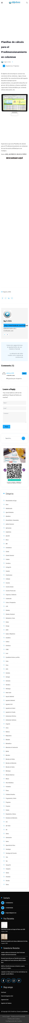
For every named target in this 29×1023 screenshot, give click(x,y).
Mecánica (8, 755)
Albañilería (8, 516)
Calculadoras (9, 547)
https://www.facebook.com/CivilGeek (14, 325)
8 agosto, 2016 (7, 291)
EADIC (7, 630)
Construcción (8, 598)
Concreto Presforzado (11, 590)
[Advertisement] (14, 20)
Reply (24, 373)
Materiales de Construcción (12, 747)
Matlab (7, 751)
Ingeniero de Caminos (6, 1003)
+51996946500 (9, 908)
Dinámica (8, 610)
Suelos (7, 841)
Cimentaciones (9, 575)
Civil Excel (3, 992)
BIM (6, 543)
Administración (9, 508)
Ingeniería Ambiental (10, 700)
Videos (7, 884)
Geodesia (8, 673)
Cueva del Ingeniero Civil (7, 996)
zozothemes (25, 1011)
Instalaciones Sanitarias (11, 720)
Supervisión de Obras (10, 845)
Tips (7, 861)
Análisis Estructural (10, 524)
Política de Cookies (14, 1019)
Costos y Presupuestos (11, 602)
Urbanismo (8, 876)
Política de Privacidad (18, 1016)
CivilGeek (8, 579)
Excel (7, 653)
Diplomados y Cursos (10, 618)
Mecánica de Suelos (10, 767)
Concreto (8, 583)
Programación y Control (11, 798)
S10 (7, 822)
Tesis (7, 857)
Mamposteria (8, 735)
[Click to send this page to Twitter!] (5, 298)
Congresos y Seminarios (11, 594)
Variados (8, 880)
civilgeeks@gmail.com (10, 913)
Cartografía (8, 567)
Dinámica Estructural (10, 614)
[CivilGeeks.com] (14, 2)
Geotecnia (8, 681)
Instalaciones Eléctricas (11, 716)
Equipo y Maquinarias (10, 634)
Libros (7, 728)
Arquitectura (9, 66)
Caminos (8, 559)
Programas (16, 66)
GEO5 (7, 669)
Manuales (8, 739)
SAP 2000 (8, 826)
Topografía (8, 865)
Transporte (8, 869)
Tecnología (8, 849)
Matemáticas (8, 743)
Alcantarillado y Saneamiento (12, 520)
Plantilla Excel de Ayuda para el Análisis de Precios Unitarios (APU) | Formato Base (13, 960)
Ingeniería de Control (10, 708)
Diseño (7, 622)
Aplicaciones (8, 528)
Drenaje (7, 626)
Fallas (7, 661)
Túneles (7, 873)
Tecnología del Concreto (11, 853)
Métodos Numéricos (10, 775)
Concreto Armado (9, 587)
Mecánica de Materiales (11, 763)
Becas (7, 540)
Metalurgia (8, 771)
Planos (7, 790)
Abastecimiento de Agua (11, 500)
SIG (6, 829)
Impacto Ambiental (10, 696)
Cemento (8, 571)
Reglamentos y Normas (11, 814)
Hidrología (8, 688)
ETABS (7, 649)
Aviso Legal (6, 1016)
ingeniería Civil (4, 999)
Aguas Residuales (10, 512)
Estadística (8, 637)
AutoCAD (8, 536)
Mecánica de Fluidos (10, 759)
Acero (7, 504)
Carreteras (8, 563)
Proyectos (8, 806)
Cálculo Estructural (10, 555)
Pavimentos (8, 786)
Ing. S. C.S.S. (8, 321)
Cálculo (7, 551)
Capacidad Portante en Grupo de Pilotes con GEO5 (13, 929)
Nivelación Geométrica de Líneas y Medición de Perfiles (14, 941)
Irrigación (8, 724)
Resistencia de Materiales (11, 818)
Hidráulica (8, 684)
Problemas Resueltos (10, 794)
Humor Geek (8, 692)
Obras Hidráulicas (10, 782)
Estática (7, 641)
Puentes (7, 810)
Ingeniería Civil (9, 704)
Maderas (8, 731)
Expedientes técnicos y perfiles (12, 657)
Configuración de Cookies (14, 1021)
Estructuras (8, 645)
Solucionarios (9, 837)
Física (7, 665)
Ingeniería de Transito (10, 712)
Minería (7, 779)
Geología (8, 677)
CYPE (7, 606)
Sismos (7, 833)
